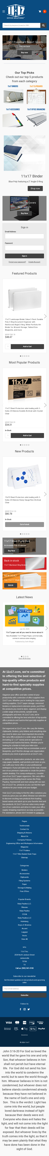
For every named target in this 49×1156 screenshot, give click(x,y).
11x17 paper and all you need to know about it (24, 632)
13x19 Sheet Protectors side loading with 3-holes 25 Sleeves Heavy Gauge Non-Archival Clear (23, 500)
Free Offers (24, 891)
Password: (9, 243)
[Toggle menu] (3, 11)
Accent (24, 928)
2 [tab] (22, 356)
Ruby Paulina (24, 911)
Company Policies (24, 840)
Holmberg (24, 921)
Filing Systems (24, 881)
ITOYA (24, 914)
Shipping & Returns (24, 833)
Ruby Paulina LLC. (24, 904)
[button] (35, 188)
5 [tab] (28, 356)
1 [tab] (20, 356)
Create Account (34, 262)
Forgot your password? (17, 262)
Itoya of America (24, 925)
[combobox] (24, 25)
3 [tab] (24, 356)
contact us (40, 813)
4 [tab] (26, 356)
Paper (24, 884)
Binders (24, 870)
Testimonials (24, 826)
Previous (3, 316)
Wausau (24, 907)
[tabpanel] (24, 316)
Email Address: (10, 232)
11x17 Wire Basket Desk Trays (24, 854)
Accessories (24, 874)
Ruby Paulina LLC (24, 918)
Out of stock (24, 524)
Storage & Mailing (24, 888)
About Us (24, 836)
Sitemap (24, 857)
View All (24, 939)
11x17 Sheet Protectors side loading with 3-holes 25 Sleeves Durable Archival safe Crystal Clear (24, 411)
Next (45, 316)
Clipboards (24, 877)
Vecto (24, 936)
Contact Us (24, 829)
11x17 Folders (24, 850)
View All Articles (25, 658)
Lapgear (24, 932)
